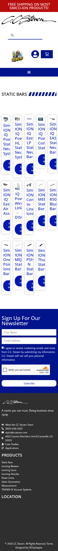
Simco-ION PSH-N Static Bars (32, 262)
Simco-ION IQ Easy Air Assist (9, 201)
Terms (50, 543)
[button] (29, 72)
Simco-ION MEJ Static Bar (21, 260)
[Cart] (47, 54)
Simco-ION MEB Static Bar (44, 199)
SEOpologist (35, 547)
